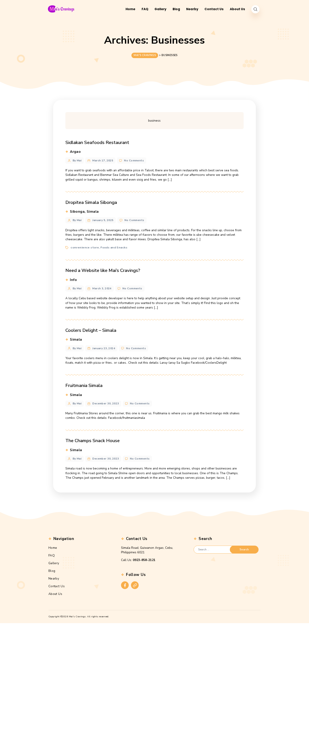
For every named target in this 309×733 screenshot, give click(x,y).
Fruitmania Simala (83, 385)
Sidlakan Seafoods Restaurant (97, 142)
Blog (51, 571)
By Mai (77, 160)
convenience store (85, 247)
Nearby (53, 578)
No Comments (134, 160)
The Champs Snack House (92, 440)
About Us (55, 594)
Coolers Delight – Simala (90, 330)
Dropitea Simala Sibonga (91, 202)
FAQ (51, 555)
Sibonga (77, 211)
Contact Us (56, 586)
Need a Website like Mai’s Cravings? (102, 270)
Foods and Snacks (113, 247)
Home (52, 548)
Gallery (53, 563)
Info (73, 280)
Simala (93, 211)
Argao (75, 151)
